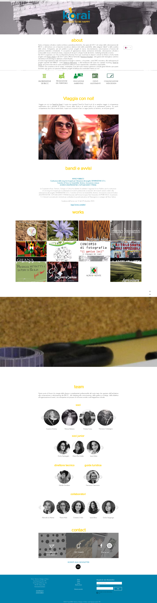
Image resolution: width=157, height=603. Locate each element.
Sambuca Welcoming (70, 63)
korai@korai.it (52, 552)
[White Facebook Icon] (101, 545)
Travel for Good (57, 104)
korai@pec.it (51, 555)
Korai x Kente (51, 57)
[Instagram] (109, 545)
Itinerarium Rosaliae (87, 57)
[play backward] (42, 417)
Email (98, 585)
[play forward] (115, 417)
